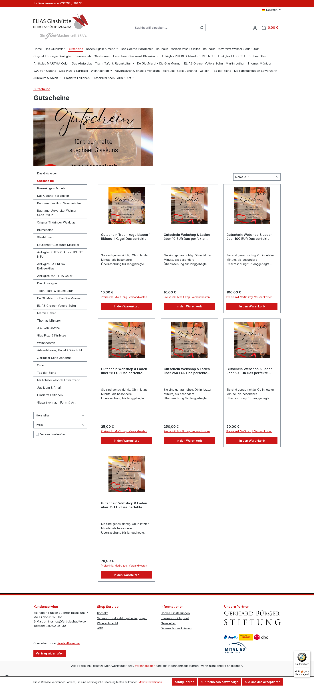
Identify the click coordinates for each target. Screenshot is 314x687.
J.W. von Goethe (48, 328)
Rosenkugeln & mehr (51, 188)
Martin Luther (46, 313)
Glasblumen (45, 237)
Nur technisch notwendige (219, 682)
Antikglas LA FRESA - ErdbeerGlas (52, 266)
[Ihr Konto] (255, 27)
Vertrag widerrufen (50, 653)
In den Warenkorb (126, 306)
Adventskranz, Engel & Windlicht (59, 350)
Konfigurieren (184, 682)
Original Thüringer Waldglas (56, 222)
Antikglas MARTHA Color (55, 276)
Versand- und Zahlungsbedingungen (122, 618)
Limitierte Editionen (50, 395)
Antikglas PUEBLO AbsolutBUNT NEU (60, 254)
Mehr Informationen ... (151, 682)
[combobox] (165, 27)
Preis (39, 425)
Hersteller (42, 415)
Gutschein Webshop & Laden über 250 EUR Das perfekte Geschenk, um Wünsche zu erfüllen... (187, 371)
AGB (100, 628)
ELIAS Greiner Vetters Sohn (56, 305)
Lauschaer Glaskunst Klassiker (58, 245)
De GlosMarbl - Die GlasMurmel (59, 298)
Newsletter (168, 623)
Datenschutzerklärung (176, 628)
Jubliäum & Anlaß (49, 387)
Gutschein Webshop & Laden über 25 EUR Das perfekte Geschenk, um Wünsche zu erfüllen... (124, 371)
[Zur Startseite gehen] (60, 26)
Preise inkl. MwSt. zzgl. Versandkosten (124, 297)
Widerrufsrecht (107, 623)
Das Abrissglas (47, 283)
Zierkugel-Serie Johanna (54, 358)
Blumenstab (45, 230)
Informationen (172, 607)
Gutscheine (45, 181)
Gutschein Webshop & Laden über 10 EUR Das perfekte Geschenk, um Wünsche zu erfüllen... (187, 237)
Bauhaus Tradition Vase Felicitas (59, 203)
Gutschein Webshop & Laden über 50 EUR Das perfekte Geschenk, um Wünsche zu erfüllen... (249, 371)
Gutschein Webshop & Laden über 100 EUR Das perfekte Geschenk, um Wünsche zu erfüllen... (249, 237)
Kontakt (102, 613)
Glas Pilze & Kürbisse (51, 335)
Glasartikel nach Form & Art (56, 402)
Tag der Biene (46, 372)
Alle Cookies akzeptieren (262, 682)
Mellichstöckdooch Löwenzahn (58, 380)
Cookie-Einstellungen (175, 613)
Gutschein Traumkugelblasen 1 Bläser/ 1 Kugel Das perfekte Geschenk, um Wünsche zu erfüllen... (125, 237)
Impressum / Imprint (175, 618)
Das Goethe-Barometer (53, 196)
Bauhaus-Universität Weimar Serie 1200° (57, 213)
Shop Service (107, 607)
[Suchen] (201, 27)
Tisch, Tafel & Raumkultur (55, 291)
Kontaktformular (68, 643)
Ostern (41, 365)
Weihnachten (46, 343)
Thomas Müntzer (49, 320)
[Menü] (308, 653)
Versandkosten (145, 666)
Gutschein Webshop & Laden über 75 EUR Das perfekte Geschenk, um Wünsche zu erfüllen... (124, 505)
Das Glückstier (47, 173)
